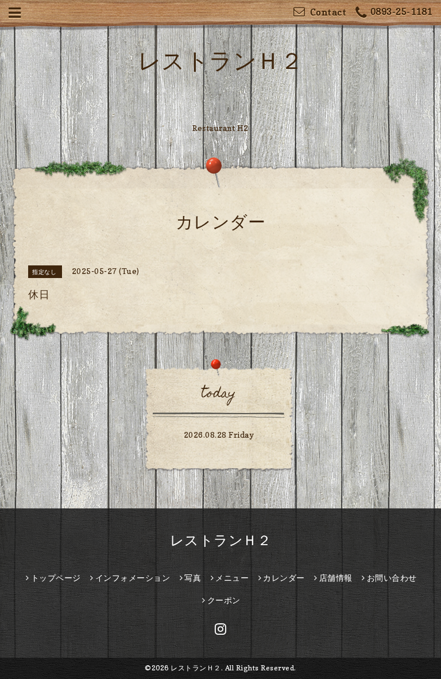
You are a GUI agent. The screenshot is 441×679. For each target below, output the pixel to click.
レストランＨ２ (221, 60)
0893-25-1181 (401, 11)
